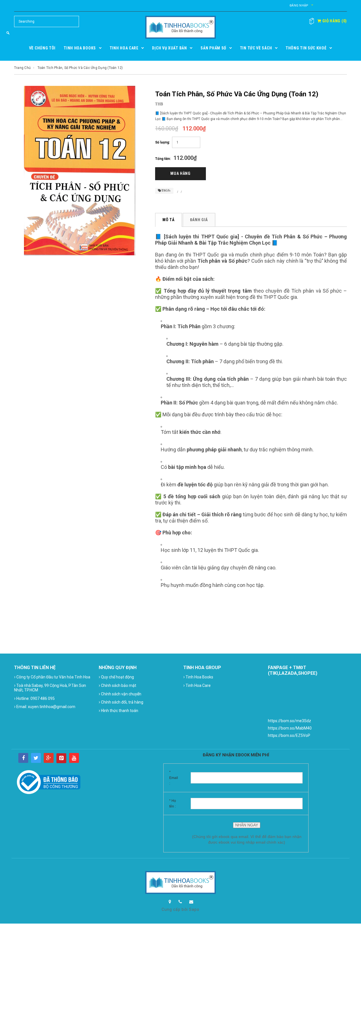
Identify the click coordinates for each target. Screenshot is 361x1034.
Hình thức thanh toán (118, 710)
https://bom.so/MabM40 (290, 728)
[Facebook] (23, 758)
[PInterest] (61, 758)
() (334, 21)
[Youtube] (74, 758)
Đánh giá (199, 219)
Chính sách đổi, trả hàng (121, 702)
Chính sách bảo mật (117, 685)
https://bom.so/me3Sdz (289, 721)
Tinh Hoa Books (198, 677)
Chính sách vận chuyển (120, 693)
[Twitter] (36, 758)
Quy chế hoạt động (116, 677)
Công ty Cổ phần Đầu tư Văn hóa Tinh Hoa (52, 677)
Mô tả (168, 219)
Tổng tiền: (163, 159)
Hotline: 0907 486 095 (34, 698)
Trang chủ (22, 68)
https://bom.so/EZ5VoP (289, 735)
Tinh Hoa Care (197, 685)
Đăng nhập (299, 5)
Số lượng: (162, 142)
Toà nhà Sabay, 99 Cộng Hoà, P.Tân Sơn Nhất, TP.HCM (50, 687)
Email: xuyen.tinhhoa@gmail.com (44, 706)
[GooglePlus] (49, 758)
